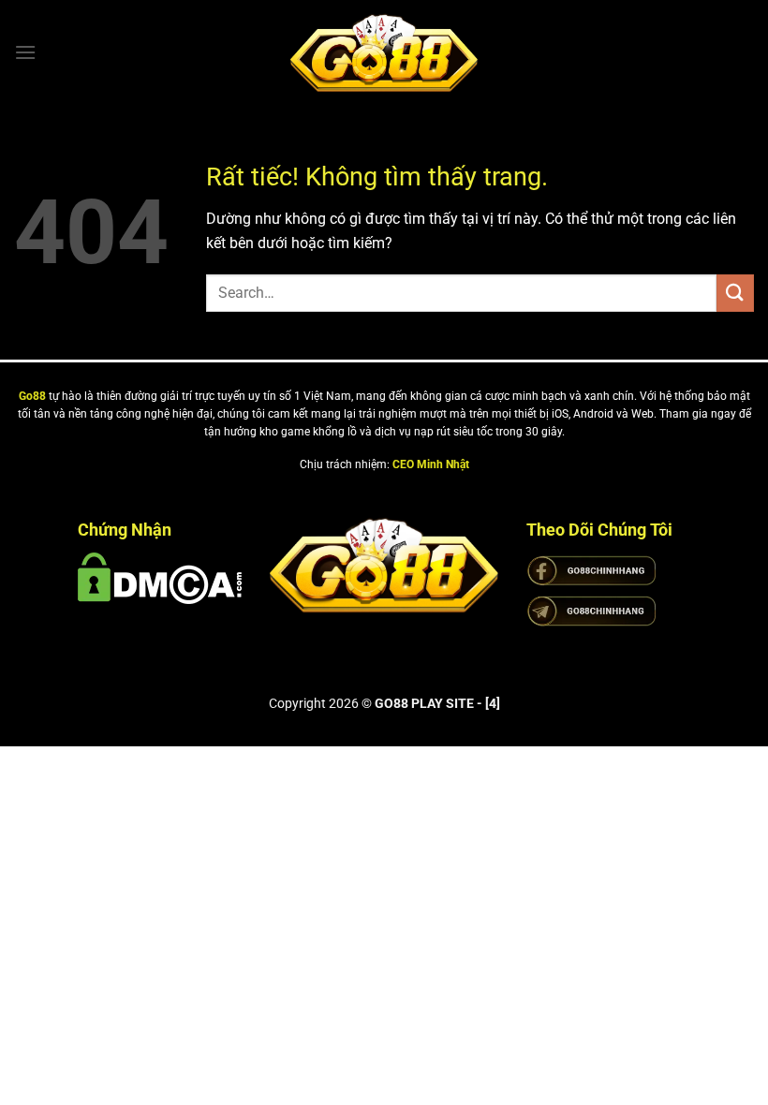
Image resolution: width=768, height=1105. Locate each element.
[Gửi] (735, 292)
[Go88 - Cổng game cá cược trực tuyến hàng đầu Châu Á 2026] (384, 52)
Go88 (32, 396)
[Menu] (25, 52)
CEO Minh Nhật (430, 464)
